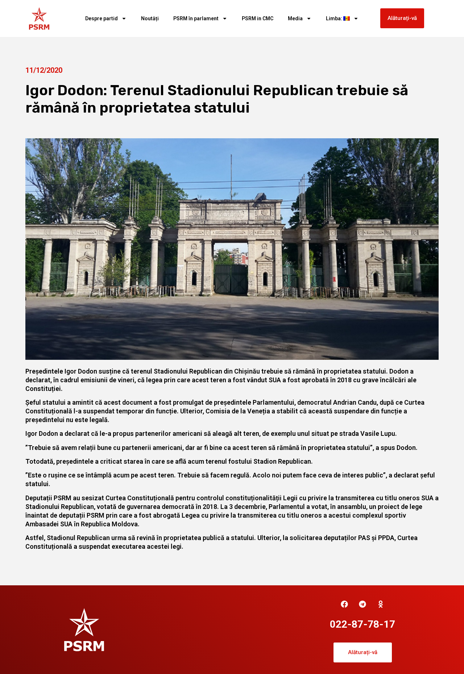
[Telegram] (362, 604)
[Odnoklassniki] (380, 604)
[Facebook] (344, 604)
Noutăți (150, 18)
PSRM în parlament (196, 18)
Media (295, 18)
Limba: (334, 18)
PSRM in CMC (257, 18)
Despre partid (101, 18)
